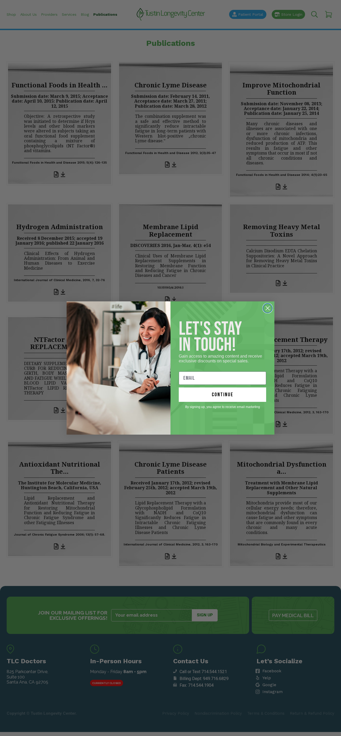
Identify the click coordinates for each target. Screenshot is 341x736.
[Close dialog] (267, 308)
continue (222, 394)
